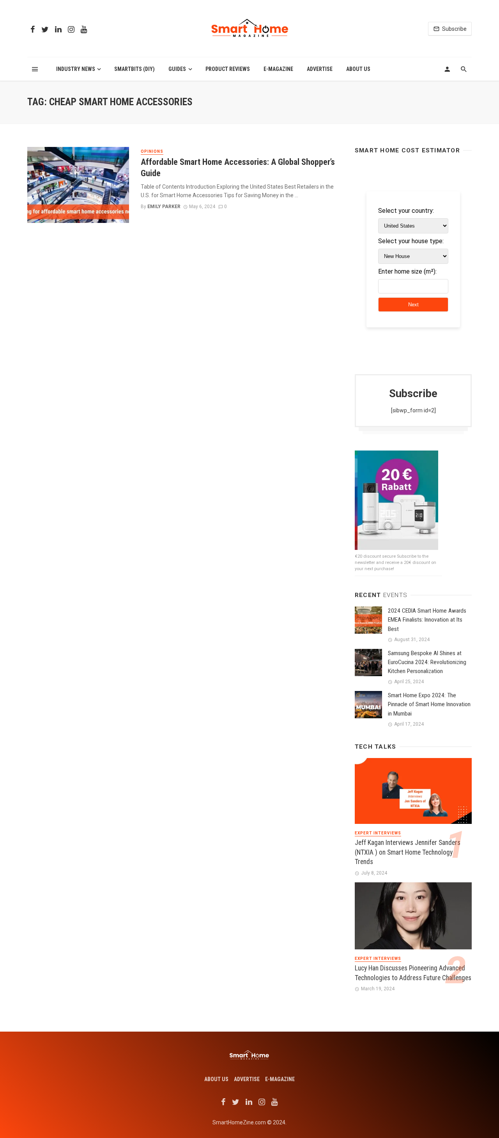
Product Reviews (227, 69)
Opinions (152, 151)
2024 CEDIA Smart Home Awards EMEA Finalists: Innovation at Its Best (427, 619)
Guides (177, 69)
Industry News (75, 69)
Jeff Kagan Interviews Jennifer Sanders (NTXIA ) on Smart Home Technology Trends (407, 852)
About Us (358, 69)
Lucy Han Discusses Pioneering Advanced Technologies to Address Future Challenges (413, 973)
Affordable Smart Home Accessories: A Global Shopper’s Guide (238, 167)
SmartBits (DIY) (134, 69)
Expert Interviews (378, 833)
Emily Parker (163, 206)
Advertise (320, 69)
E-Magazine (278, 69)
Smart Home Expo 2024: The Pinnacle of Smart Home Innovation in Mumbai (429, 704)
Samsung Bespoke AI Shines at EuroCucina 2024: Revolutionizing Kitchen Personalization (427, 662)
